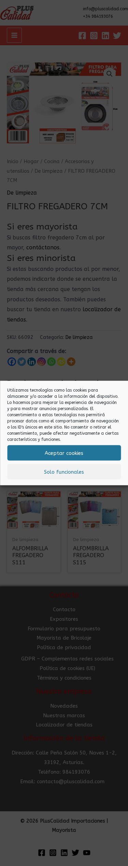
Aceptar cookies (64, 453)
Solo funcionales (64, 472)
